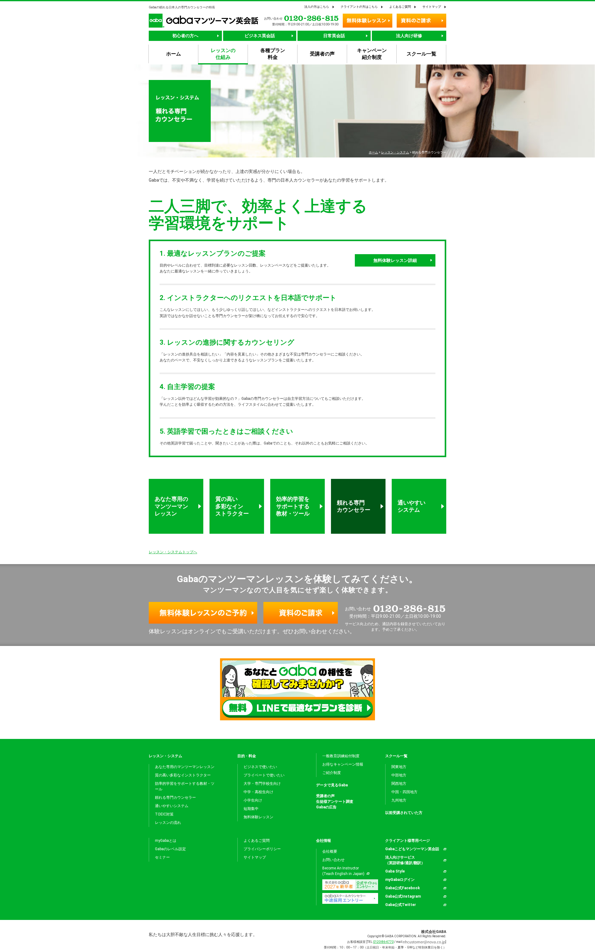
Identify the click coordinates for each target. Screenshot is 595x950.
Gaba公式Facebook (402, 888)
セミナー (162, 857)
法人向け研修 (409, 35)
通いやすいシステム (411, 506)
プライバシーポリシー (262, 849)
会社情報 (323, 840)
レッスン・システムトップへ (173, 552)
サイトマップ (431, 6)
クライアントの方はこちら (359, 6)
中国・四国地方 (404, 792)
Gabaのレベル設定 (170, 849)
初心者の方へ (185, 35)
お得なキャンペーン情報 (342, 764)
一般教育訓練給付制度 (340, 756)
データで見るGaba (332, 785)
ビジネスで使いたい (260, 767)
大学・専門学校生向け (262, 783)
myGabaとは (165, 840)
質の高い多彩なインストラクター (232, 506)
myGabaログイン (400, 879)
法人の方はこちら (316, 6)
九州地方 (398, 800)
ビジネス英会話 (260, 35)
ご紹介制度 (331, 773)
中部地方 (398, 775)
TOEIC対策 (164, 814)
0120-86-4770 (383, 941)
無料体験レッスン (258, 817)
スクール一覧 (396, 756)
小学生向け (253, 800)
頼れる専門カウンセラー (353, 506)
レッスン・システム (395, 152)
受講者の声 (325, 796)
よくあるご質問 (400, 6)
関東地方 (398, 767)
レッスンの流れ (168, 822)
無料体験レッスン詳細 (395, 260)
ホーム (373, 152)
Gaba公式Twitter (400, 905)
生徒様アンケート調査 (334, 801)
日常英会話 (334, 35)
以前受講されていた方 (403, 813)
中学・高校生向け (258, 792)
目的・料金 (246, 756)
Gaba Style (395, 871)
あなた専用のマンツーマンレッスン (171, 506)
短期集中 (251, 808)
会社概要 (329, 851)
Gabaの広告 (326, 807)
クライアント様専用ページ (407, 840)
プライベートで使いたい (264, 775)
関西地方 (398, 783)
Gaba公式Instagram (403, 896)
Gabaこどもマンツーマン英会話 (412, 849)
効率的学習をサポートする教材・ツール (293, 506)
